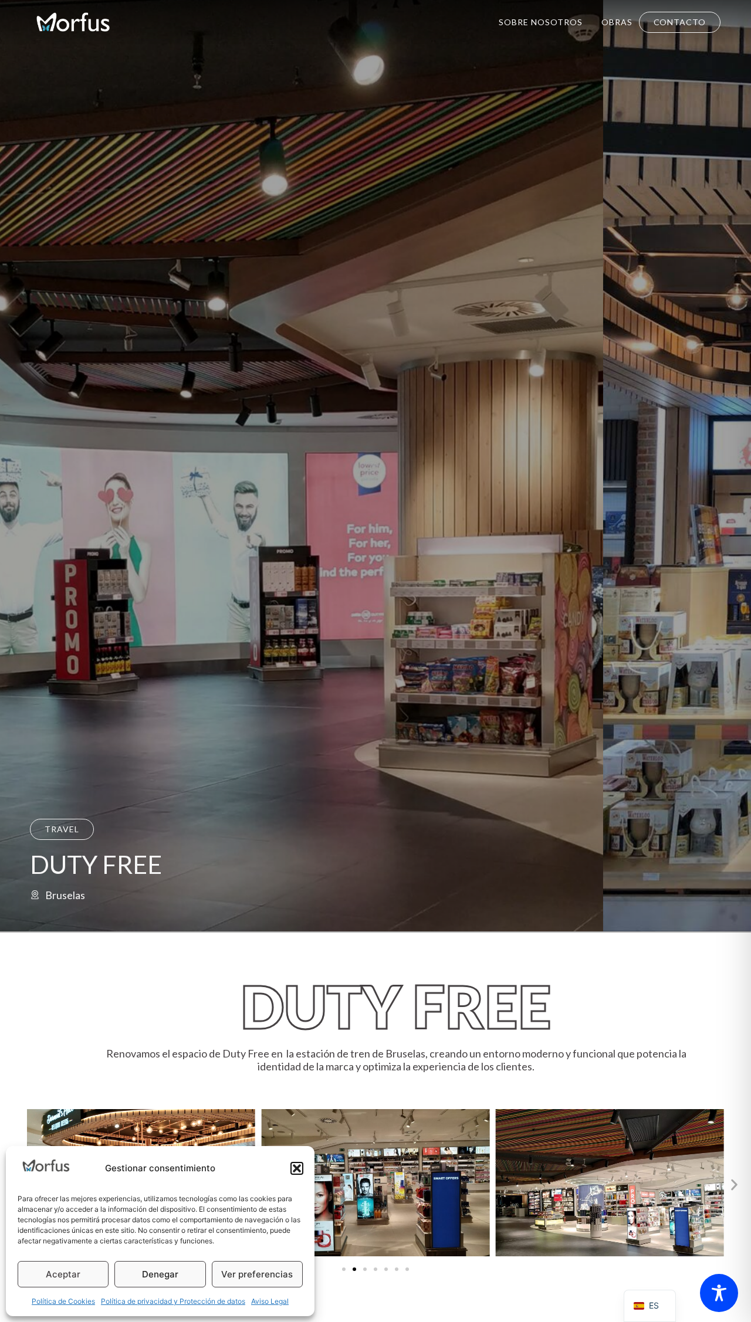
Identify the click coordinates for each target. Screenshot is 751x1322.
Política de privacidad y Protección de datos (173, 1301)
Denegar (160, 1274)
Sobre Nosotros (541, 22)
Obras (616, 22)
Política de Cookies (63, 1301)
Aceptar (63, 1274)
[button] (297, 1168)
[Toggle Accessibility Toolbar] (719, 1293)
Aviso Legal (270, 1301)
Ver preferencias (257, 1274)
